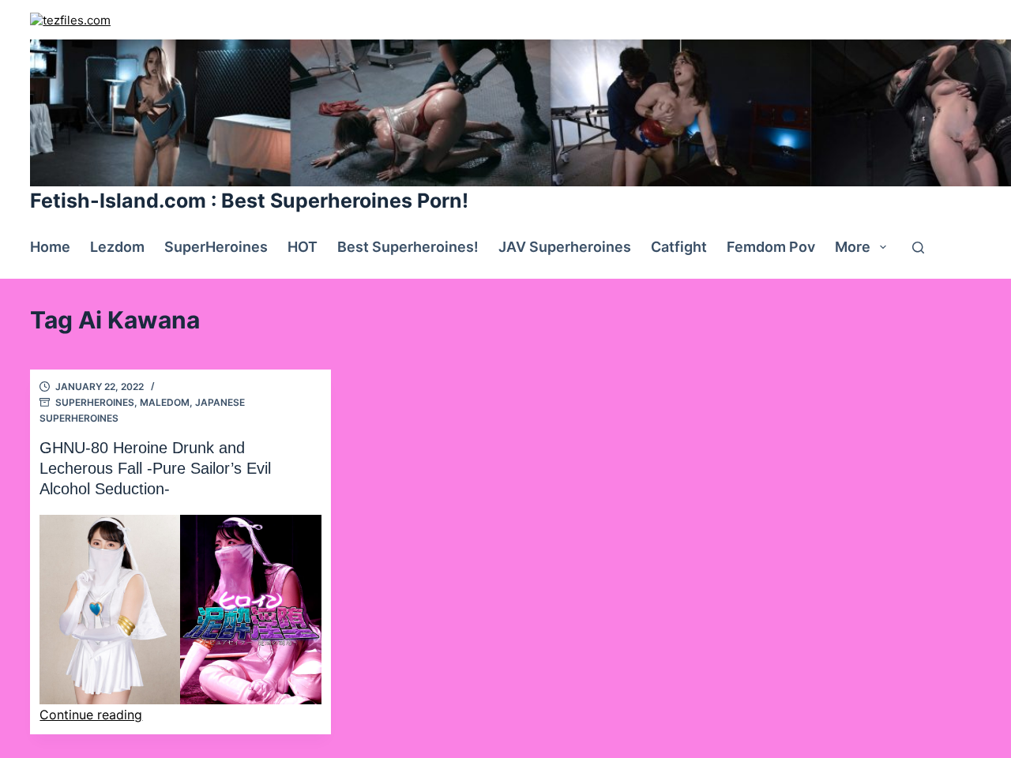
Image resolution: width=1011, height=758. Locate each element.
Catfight (679, 246)
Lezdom (117, 246)
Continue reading (90, 714)
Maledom (165, 402)
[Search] (918, 247)
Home (50, 246)
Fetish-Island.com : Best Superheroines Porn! (249, 200)
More (852, 246)
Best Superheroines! (408, 246)
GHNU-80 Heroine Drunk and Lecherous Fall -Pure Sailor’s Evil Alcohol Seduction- (155, 468)
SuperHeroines (216, 246)
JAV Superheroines (564, 246)
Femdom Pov (771, 246)
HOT (303, 246)
